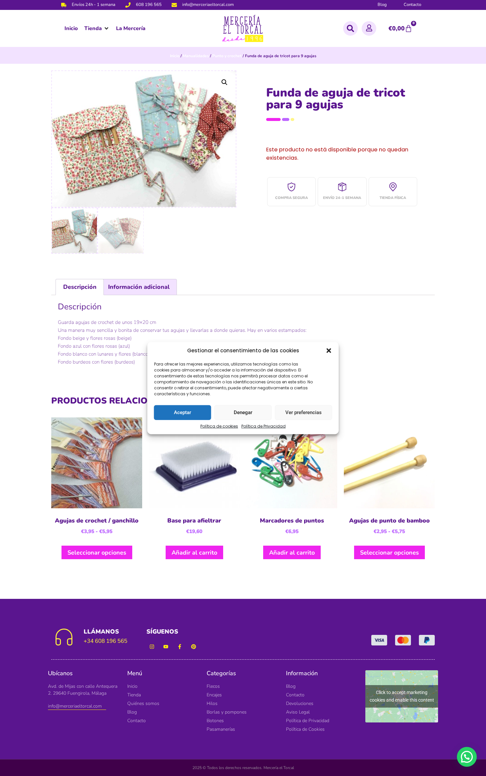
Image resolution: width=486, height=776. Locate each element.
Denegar (243, 412)
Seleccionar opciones (96, 553)
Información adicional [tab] (139, 287)
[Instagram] (151, 646)
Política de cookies (219, 426)
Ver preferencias (303, 412)
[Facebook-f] (179, 646)
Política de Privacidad (263, 426)
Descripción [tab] (80, 287)
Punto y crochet (227, 55)
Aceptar (182, 412)
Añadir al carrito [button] (194, 553)
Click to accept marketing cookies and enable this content (402, 696)
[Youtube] (165, 646)
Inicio (175, 55)
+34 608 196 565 (105, 641)
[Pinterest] (193, 646)
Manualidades (196, 55)
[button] (329, 350)
